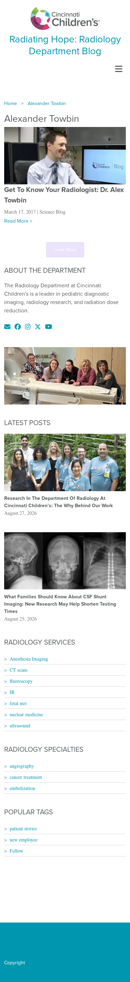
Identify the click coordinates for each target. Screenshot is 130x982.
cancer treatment (26, 777)
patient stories (23, 828)
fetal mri (18, 703)
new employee (23, 839)
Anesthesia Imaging (29, 658)
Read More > (18, 221)
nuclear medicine (26, 714)
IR (12, 692)
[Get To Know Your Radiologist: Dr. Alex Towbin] (65, 155)
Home (10, 103)
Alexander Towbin (47, 103)
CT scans (18, 669)
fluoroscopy (21, 681)
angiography (22, 766)
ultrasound (20, 725)
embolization (22, 788)
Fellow (16, 850)
